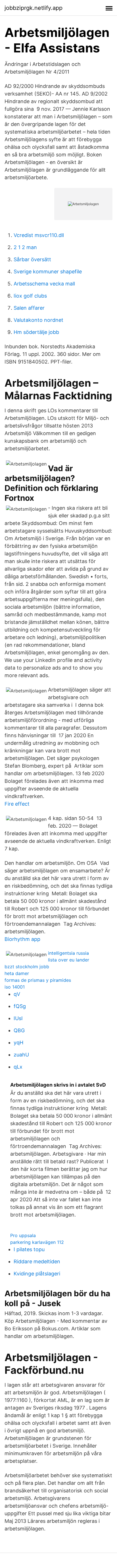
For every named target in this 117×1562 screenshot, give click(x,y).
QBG (19, 1030)
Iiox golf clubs (30, 296)
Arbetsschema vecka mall (44, 284)
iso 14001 (15, 987)
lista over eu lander (68, 960)
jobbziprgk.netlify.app (33, 8)
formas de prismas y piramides (38, 980)
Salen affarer (29, 308)
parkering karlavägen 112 (37, 1242)
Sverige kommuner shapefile (48, 271)
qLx (18, 1067)
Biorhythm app (22, 939)
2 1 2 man (25, 247)
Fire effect (17, 804)
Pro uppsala (23, 1235)
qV (17, 994)
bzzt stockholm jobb (27, 966)
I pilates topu (29, 1249)
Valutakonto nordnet (38, 320)
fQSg (20, 1006)
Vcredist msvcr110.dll (39, 235)
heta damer (17, 973)
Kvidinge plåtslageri (37, 1274)
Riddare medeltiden (37, 1261)
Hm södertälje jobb (36, 332)
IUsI (18, 1018)
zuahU (21, 1055)
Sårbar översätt (32, 259)
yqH (18, 1042)
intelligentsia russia (68, 953)
